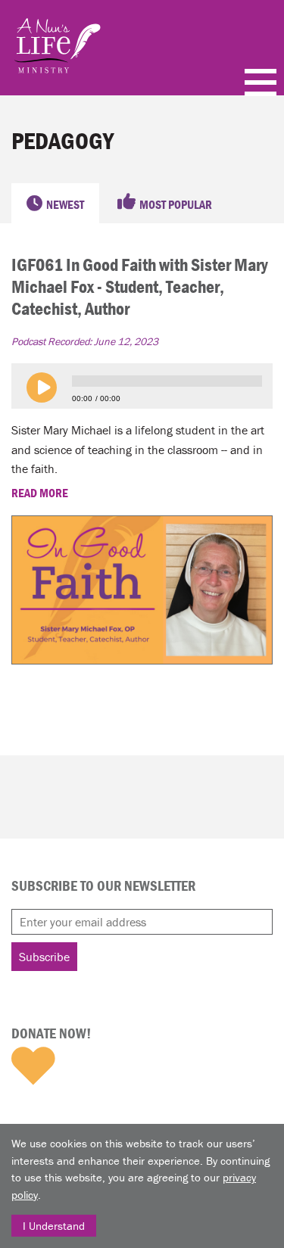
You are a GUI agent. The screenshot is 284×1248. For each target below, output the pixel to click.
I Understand (54, 1225)
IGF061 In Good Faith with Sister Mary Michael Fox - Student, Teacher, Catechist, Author (139, 286)
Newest (65, 204)
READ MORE (40, 492)
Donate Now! (51, 1033)
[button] (42, 387)
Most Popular (175, 204)
